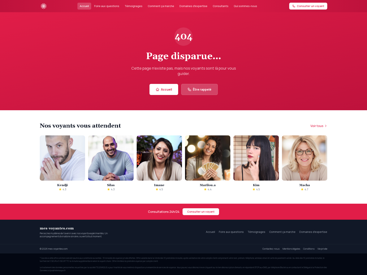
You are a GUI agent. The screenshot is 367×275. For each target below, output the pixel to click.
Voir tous (316, 126)
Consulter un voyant (200, 211)
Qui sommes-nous (245, 6)
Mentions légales (291, 248)
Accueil (84, 6)
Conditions (308, 248)
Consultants (220, 6)
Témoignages (133, 6)
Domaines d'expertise (193, 6)
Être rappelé (202, 89)
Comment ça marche (161, 6)
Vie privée (322, 248)
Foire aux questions (106, 6)
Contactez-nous (270, 248)
